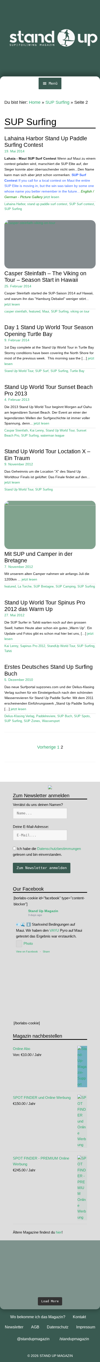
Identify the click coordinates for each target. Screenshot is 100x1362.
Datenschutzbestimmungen (59, 849)
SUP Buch (64, 716)
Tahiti (8, 651)
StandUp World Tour (61, 646)
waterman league (52, 435)
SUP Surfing (57, 102)
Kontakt (79, 1317)
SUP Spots (82, 716)
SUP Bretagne (43, 586)
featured (34, 311)
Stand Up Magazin (43, 911)
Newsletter (14, 1327)
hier (59, 1232)
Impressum (85, 1327)
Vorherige (46, 747)
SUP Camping (65, 586)
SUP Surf (42, 371)
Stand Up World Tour (18, 371)
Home (35, 102)
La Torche (25, 586)
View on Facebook (27, 951)
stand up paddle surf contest (47, 204)
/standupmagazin (74, 1339)
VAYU (54, 930)
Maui (45, 311)
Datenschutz (57, 1327)
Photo (28, 943)
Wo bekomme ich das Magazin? (37, 1317)
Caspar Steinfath (16, 430)
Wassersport (51, 721)
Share (46, 951)
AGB (35, 1327)
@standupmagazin (33, 1339)
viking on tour (79, 311)
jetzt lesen (51, 197)
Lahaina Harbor (14, 204)
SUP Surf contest (81, 204)
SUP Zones (32, 721)
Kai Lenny (37, 430)
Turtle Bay (77, 371)
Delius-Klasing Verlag (19, 716)
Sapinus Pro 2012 (32, 646)
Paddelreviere (45, 716)
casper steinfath (15, 311)
